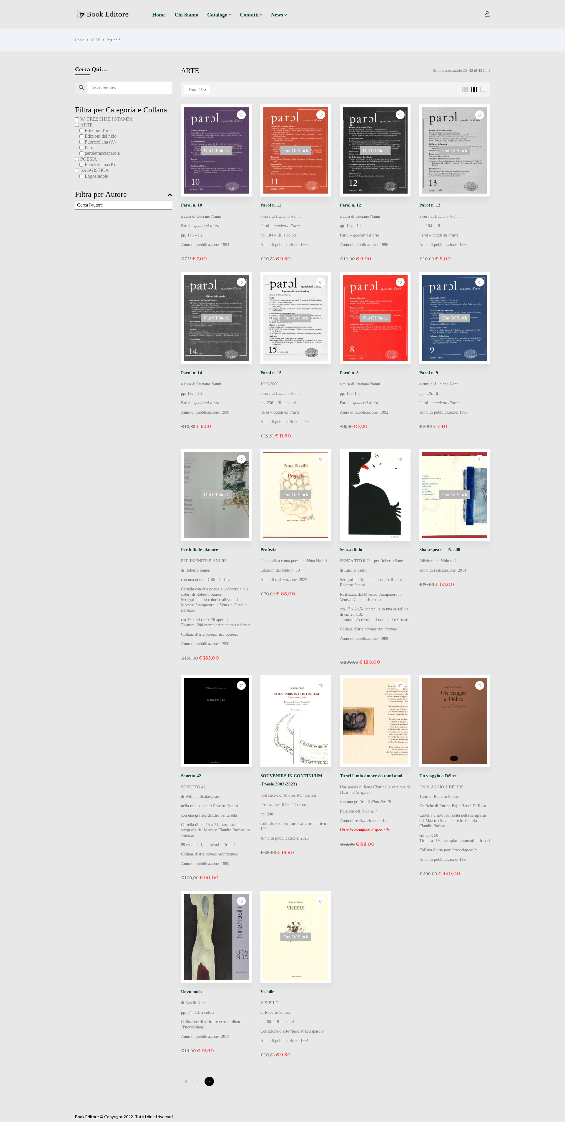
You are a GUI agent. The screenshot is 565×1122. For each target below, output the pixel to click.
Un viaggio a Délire (438, 775)
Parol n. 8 (349, 372)
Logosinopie (96, 176)
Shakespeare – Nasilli (439, 549)
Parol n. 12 (350, 205)
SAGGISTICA (94, 170)
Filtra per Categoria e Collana (121, 110)
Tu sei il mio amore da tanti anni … (374, 775)
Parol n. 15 (271, 372)
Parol (89, 147)
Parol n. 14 (191, 372)
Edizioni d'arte (98, 130)
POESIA (88, 159)
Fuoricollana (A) (100, 141)
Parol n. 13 (430, 205)
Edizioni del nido (101, 136)
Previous (185, 1081)
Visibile (267, 991)
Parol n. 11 (270, 205)
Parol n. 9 (428, 372)
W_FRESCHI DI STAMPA (106, 118)
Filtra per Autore (101, 194)
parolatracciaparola (102, 153)
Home (79, 40)
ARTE (95, 40)
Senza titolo (351, 549)
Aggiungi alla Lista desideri (241, 114)
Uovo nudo (191, 991)
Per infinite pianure (199, 549)
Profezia (268, 549)
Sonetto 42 (191, 775)
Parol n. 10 (191, 205)
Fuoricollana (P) (100, 164)
